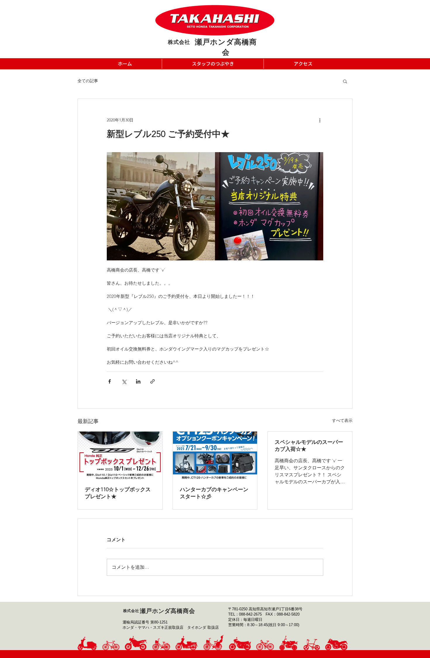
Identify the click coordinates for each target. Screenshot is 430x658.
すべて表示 (342, 420)
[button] (345, 81)
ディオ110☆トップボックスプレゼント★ (118, 493)
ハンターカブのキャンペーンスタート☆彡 (214, 493)
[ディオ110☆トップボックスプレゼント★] (120, 455)
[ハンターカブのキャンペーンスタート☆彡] (215, 455)
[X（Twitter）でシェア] (124, 381)
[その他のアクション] (319, 119)
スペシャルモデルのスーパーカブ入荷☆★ (309, 445)
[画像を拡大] (161, 206)
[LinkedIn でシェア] (138, 381)
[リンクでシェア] (152, 381)
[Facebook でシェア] (109, 381)
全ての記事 (88, 80)
